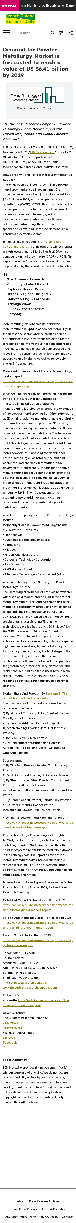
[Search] (52, 33)
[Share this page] (70, 32)
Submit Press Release (23, 1209)
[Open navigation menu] (6, 32)
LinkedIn (9, 1037)
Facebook (10, 1042)
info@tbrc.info (12, 1027)
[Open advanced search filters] (61, 33)
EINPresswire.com (42, 152)
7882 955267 (11, 1023)
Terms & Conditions (54, 1209)
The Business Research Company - (26, 982)
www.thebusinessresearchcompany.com (30, 987)
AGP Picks (9, 5)
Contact (67, 1217)
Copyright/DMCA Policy (19, 1217)
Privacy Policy (48, 1217)
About (21, 1201)
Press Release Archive (44, 1201)
